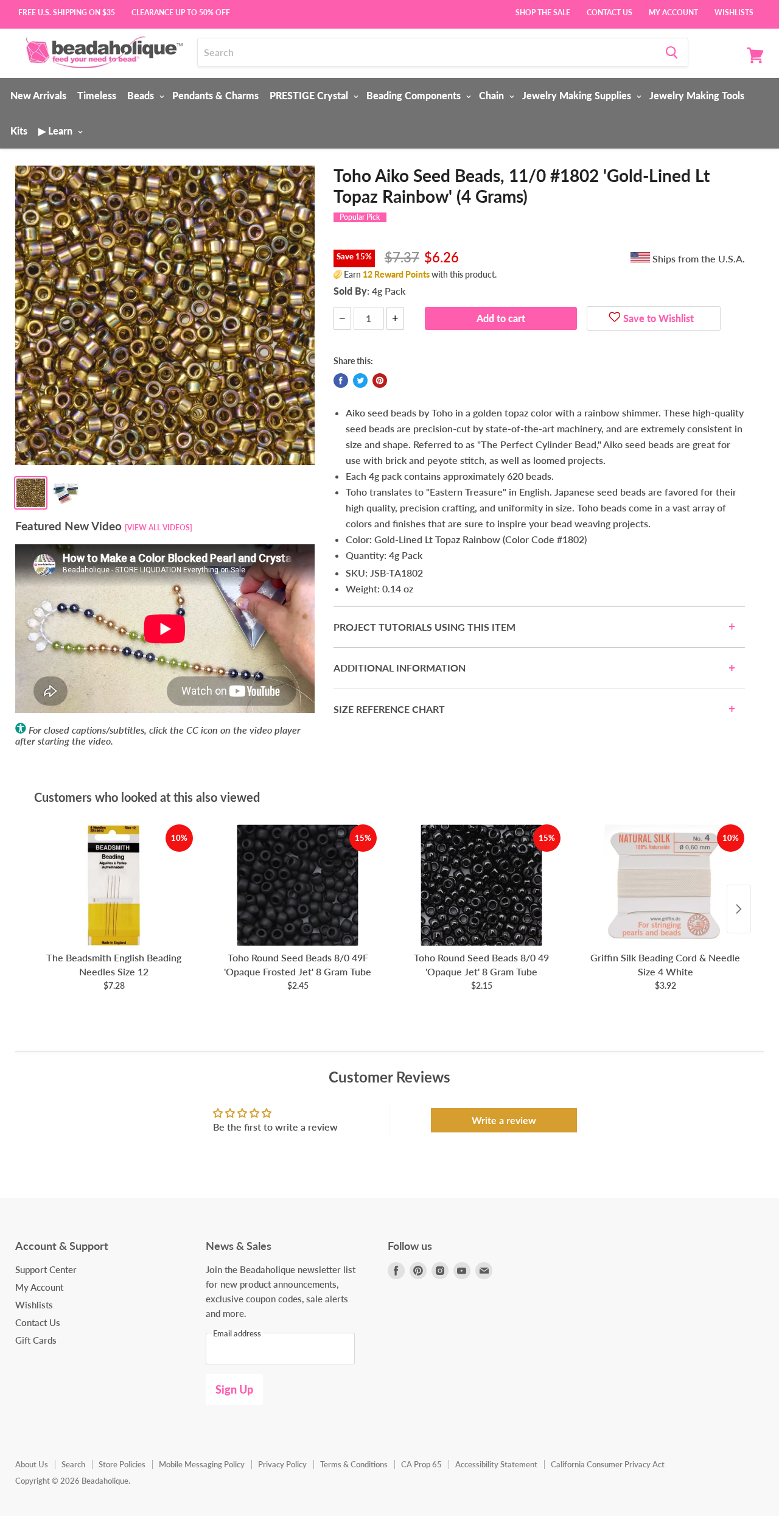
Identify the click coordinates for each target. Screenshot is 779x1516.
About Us (31, 1464)
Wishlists (733, 11)
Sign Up (234, 1389)
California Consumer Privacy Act (608, 1464)
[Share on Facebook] (341, 380)
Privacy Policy (282, 1464)
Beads (141, 95)
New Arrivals (38, 95)
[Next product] (739, 909)
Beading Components (414, 95)
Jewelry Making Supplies (578, 95)
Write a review (504, 1120)
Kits (18, 130)
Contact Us (609, 11)
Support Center (46, 1269)
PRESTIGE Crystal (310, 95)
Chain (492, 95)
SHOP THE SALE (542, 11)
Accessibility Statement (496, 1464)
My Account (673, 11)
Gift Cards (36, 1340)
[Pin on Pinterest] (379, 380)
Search (73, 1464)
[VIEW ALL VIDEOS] (158, 527)
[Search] (671, 52)
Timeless (96, 95)
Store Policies (122, 1464)
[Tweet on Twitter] (360, 380)
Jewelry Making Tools (696, 95)
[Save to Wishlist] (615, 318)
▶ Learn (56, 130)
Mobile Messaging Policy (202, 1464)
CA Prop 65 (421, 1464)
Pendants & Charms (215, 95)
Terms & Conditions (354, 1464)
